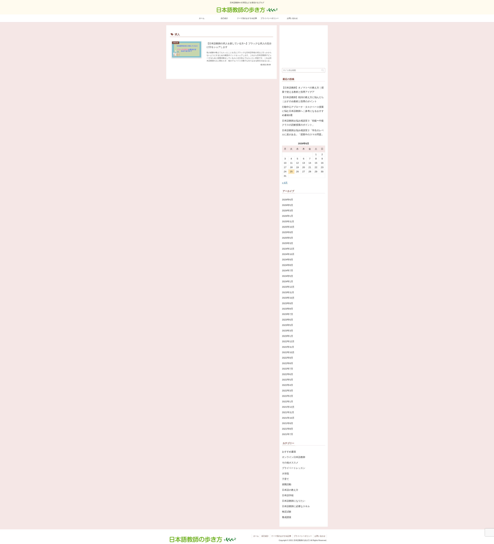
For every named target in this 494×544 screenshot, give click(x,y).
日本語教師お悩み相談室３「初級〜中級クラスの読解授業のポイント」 (303, 122)
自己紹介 (265, 536)
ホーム (256, 536)
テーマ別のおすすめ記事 (281, 536)
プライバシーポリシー (303, 536)
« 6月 (285, 182)
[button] (322, 70)
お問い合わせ (320, 536)
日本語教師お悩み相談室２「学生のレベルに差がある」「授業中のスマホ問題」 (303, 132)
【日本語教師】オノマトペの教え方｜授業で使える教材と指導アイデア (303, 89)
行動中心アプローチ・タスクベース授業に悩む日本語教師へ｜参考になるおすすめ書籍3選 (303, 111)
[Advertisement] (303, 46)
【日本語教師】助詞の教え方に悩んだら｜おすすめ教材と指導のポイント (303, 99)
